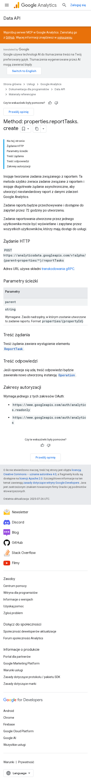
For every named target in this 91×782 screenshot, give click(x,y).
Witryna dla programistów (20, 592)
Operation (66, 375)
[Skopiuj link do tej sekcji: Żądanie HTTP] (34, 241)
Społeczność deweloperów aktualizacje (29, 631)
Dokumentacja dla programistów (29, 89)
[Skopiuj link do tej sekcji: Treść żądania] (34, 335)
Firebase (9, 724)
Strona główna (12, 84)
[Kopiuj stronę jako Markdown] (37, 128)
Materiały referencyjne (22, 94)
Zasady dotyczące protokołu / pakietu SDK (31, 677)
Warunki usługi (13, 670)
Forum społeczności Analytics (23, 638)
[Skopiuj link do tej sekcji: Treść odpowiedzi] (41, 361)
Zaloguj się (78, 5)
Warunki (8, 762)
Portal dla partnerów (17, 656)
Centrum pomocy (15, 586)
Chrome (8, 717)
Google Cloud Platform (18, 731)
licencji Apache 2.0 (30, 478)
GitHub (10, 37)
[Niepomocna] (56, 103)
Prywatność (26, 762)
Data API (11, 18)
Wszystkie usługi (14, 744)
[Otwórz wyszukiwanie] (64, 5)
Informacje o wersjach (18, 599)
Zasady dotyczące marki (19, 683)
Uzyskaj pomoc (13, 606)
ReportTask (13, 349)
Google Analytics (50, 84)
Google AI (9, 738)
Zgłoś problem (13, 613)
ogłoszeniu (64, 37)
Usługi (31, 84)
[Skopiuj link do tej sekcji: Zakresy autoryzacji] (45, 387)
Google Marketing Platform (21, 663)
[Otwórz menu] (7, 5)
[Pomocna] (50, 103)
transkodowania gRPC (58, 269)
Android (8, 711)
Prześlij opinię (19, 112)
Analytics (47, 5)
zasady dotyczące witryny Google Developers (51, 482)
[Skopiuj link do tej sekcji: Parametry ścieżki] (42, 281)
